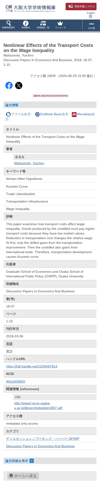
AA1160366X (15, 381)
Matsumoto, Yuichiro (29, 163)
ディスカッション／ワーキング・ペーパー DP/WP (42, 438)
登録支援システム (84, 6)
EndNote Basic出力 (54, 114)
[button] (8, 25)
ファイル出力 (21, 114)
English (91, 12)
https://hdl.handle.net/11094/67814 (31, 366)
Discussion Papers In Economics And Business (40, 446)
